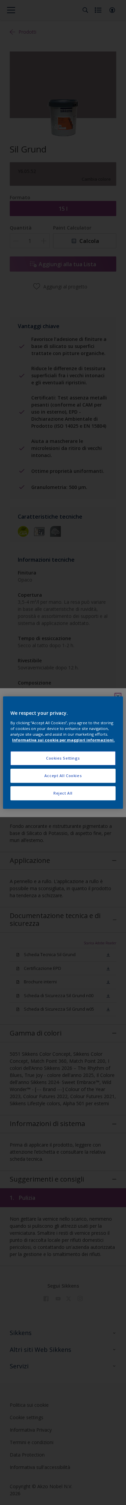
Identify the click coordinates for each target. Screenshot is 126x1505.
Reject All (63, 793)
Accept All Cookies (63, 775)
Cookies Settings (63, 758)
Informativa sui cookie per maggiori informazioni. (63, 739)
